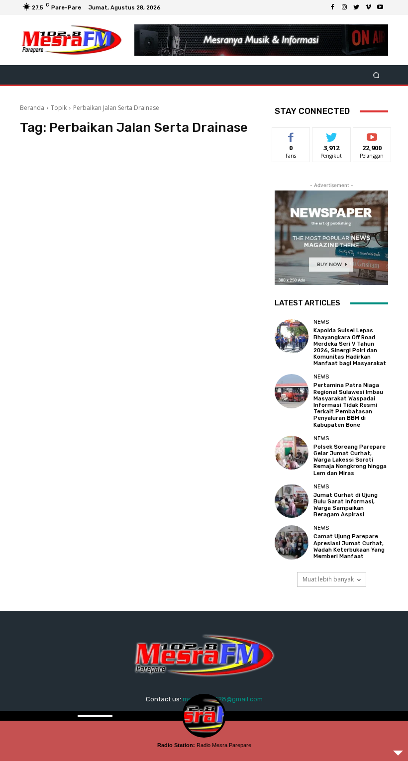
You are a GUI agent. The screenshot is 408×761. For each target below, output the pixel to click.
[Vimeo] (368, 7)
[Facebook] (332, 7)
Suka (291, 135)
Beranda (32, 107)
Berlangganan (378, 135)
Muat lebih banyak (328, 579)
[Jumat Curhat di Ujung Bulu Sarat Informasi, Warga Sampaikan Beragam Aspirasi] (291, 501)
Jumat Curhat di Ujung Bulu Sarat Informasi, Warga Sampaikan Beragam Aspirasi (345, 505)
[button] (376, 75)
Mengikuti (331, 135)
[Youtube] (380, 7)
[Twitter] (356, 7)
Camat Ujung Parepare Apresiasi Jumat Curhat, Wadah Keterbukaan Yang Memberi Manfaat (349, 546)
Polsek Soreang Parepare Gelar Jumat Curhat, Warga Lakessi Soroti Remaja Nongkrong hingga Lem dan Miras (350, 460)
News (321, 322)
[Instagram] (344, 7)
